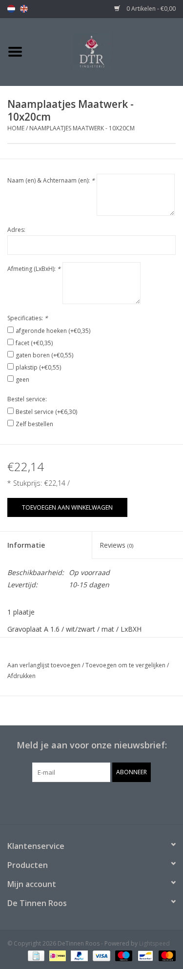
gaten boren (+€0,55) (44, 355)
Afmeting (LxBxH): (34, 269)
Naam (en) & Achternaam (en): (51, 180)
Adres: (16, 230)
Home (15, 128)
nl (11, 9)
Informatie (26, 545)
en (24, 9)
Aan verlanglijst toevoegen (44, 665)
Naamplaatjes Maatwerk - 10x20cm (82, 128)
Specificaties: (27, 318)
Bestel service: (27, 399)
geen (22, 379)
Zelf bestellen (34, 424)
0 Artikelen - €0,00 (150, 8)
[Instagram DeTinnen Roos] (100, 802)
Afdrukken (21, 676)
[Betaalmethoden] (35, 955)
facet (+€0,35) (34, 343)
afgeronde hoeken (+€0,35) (53, 331)
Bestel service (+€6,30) (46, 412)
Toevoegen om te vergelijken (126, 665)
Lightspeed (154, 943)
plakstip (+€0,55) (38, 367)
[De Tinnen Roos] (106, 51)
